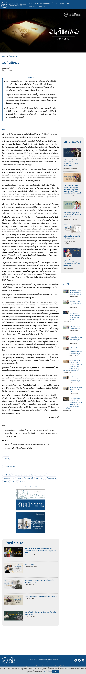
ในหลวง (6, 481)
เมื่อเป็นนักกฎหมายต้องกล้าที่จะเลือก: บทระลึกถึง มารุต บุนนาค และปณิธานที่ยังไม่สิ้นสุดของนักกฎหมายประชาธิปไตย (72, 403)
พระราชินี (23, 481)
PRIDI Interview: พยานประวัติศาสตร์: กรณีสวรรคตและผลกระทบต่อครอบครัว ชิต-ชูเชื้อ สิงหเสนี (40, 550)
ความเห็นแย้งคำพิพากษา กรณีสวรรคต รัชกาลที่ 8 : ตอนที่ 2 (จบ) (41, 613)
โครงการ (55, 3)
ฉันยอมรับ (55, 671)
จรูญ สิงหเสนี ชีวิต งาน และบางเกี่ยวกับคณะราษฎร (41, 596)
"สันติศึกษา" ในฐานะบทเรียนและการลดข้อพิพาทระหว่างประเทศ (75, 292)
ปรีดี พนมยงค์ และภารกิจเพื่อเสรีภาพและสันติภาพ (75, 303)
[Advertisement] (30, 637)
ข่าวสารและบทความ (45, 3)
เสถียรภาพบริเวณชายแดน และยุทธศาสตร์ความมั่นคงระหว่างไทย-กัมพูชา (75, 351)
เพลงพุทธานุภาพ (9, 478)
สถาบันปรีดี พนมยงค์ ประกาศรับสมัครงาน (30, 499)
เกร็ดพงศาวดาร (51, 478)
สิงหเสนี (14, 481)
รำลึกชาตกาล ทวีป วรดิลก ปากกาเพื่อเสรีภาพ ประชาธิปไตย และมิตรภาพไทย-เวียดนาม (71, 163)
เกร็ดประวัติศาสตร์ (13, 56)
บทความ (4, 56)
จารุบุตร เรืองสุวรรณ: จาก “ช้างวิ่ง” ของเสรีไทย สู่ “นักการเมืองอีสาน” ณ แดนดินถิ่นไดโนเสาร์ (72, 263)
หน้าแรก (31, 3)
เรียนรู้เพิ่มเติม (48, 671)
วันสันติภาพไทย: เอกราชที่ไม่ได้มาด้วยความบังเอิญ (72, 237)
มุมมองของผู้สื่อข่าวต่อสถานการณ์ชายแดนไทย (75, 389)
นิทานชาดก (39, 478)
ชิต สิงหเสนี (7, 475)
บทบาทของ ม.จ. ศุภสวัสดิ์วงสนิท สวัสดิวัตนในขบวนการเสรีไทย (39, 581)
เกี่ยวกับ (36, 3)
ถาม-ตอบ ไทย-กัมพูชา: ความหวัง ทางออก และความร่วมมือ (75, 339)
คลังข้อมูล (63, 3)
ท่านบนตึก (17, 475)
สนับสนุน (69, 3)
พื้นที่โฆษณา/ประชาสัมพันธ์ (31, 486)
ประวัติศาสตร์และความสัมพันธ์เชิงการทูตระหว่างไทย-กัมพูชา (75, 379)
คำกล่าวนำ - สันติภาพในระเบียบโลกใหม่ (75, 327)
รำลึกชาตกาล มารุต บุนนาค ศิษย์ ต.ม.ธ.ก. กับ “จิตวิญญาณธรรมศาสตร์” (72, 214)
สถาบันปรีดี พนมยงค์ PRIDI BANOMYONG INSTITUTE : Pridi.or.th (14, 4)
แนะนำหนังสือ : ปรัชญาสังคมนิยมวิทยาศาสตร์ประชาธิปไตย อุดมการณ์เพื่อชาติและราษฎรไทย (30, 522)
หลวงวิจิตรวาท (41, 475)
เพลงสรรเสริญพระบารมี (25, 478)
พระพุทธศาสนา (28, 475)
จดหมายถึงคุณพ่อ (30, 564)
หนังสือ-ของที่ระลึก (33, 6)
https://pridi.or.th (60, 666)
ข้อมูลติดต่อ (42, 6)
